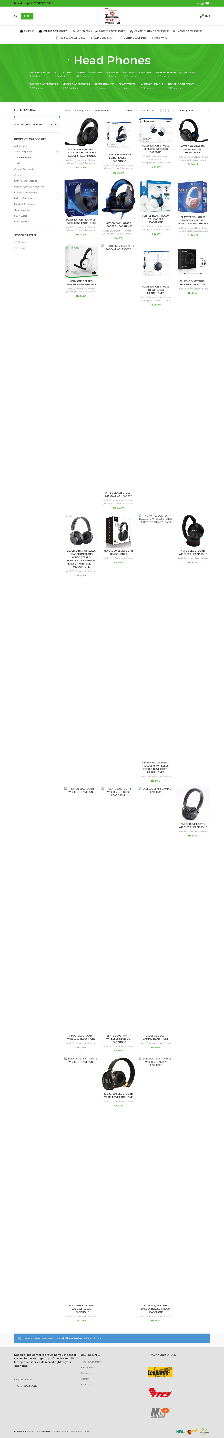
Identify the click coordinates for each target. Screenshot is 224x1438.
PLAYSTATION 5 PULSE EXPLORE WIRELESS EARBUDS (155, 149)
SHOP (27, 16)
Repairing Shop (22, 209)
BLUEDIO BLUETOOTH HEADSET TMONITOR (192, 283)
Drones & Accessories (25, 180)
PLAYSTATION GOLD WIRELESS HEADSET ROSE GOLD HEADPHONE (193, 220)
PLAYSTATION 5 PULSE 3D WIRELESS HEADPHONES (155, 290)
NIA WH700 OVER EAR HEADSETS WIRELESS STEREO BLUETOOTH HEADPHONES (155, 767)
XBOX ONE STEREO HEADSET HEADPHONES (81, 283)
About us (86, 1384)
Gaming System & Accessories (30, 186)
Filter (54, 124)
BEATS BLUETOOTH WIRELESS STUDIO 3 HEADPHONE (118, 1039)
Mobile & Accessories (25, 204)
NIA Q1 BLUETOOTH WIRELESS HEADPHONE (81, 1037)
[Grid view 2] (161, 111)
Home (67, 110)
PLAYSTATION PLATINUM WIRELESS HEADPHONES (81, 221)
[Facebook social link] (198, 3)
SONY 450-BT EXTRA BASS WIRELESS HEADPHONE (81, 1308)
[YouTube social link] (207, 3)
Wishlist (85, 1378)
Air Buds (147, 156)
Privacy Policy (88, 1367)
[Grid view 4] (172, 111)
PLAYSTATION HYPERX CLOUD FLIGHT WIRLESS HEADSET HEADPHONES (81, 152)
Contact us (86, 1373)
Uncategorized (21, 221)
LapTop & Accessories (25, 192)
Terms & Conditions (91, 1361)
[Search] (16, 16)
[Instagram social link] (202, 3)
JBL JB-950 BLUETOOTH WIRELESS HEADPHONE (118, 1095)
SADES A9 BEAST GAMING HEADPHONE (156, 1037)
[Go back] (69, 60)
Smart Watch (21, 215)
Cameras (18, 175)
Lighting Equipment (24, 198)
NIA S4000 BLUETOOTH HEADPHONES (118, 552)
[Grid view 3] (167, 111)
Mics (19, 163)
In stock (22, 247)
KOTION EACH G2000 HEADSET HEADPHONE (118, 225)
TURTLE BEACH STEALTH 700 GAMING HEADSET (118, 494)
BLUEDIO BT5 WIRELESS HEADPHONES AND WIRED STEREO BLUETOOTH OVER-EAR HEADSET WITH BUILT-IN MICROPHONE (81, 558)
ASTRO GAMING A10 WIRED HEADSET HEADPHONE (193, 149)
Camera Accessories (24, 169)
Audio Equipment (23, 151)
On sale (22, 242)
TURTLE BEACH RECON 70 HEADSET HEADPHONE (156, 219)
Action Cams (20, 145)
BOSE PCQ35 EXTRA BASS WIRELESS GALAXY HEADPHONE (155, 1308)
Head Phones (24, 157)
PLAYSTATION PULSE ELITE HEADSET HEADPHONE (118, 157)
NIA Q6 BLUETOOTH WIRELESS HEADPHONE (193, 552)
